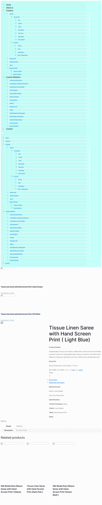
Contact (9, 129)
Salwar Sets (13, 58)
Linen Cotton (21, 39)
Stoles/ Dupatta (14, 61)
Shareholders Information (17, 116)
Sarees (11, 13)
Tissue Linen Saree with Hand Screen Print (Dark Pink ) (36, 489)
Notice (11, 110)
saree (81, 370)
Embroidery (21, 52)
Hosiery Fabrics (18, 71)
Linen (19, 26)
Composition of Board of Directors (19, 83)
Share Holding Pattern (16, 93)
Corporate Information (16, 80)
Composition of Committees (17, 87)
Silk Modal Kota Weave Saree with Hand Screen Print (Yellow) (12, 489)
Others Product (13, 68)
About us (9, 7)
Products (9, 10)
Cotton (20, 23)
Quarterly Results (14, 96)
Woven (20, 45)
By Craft (16, 42)
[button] (45, 133)
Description (53, 380)
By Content (17, 17)
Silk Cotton (21, 30)
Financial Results (13, 126)
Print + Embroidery (23, 55)
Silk (19, 20)
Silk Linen (20, 33)
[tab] (53, 379)
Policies (12, 103)
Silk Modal (21, 36)
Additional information (57, 383)
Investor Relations (13, 77)
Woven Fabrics (17, 74)
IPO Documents (14, 123)
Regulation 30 (13, 106)
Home (8, 4)
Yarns (11, 65)
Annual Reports (14, 90)
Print (19, 49)
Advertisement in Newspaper (17, 113)
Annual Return (13, 100)
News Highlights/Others (16, 119)
